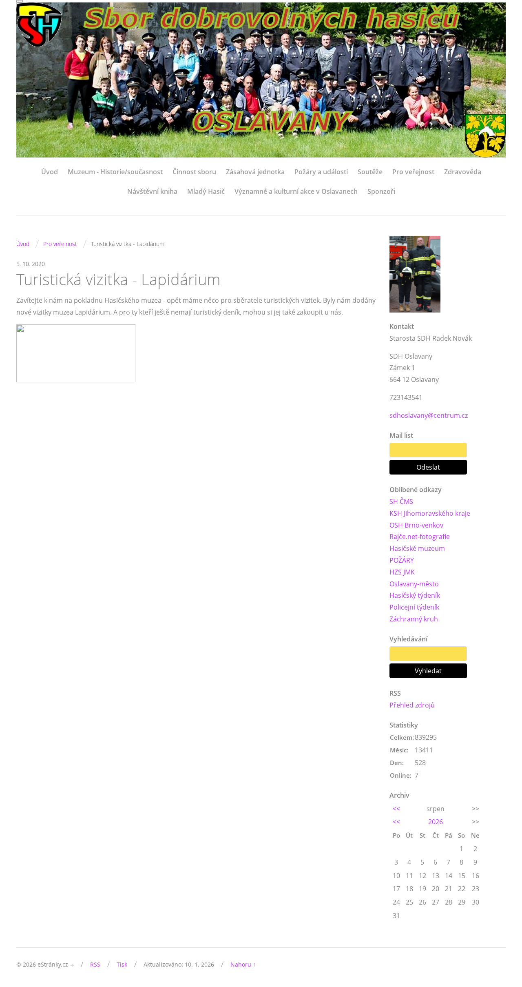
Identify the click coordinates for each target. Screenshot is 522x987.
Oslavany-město (414, 583)
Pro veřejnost (413, 171)
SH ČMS (401, 501)
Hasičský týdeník (414, 595)
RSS (95, 964)
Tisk (122, 964)
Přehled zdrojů (412, 705)
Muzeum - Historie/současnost (115, 171)
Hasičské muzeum (417, 548)
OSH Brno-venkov (416, 525)
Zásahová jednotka (255, 171)
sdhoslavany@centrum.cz (428, 415)
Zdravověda (462, 171)
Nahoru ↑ (243, 964)
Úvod (49, 171)
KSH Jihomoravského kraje (429, 513)
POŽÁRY (401, 560)
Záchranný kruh (413, 618)
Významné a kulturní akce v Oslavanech (296, 191)
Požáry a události (321, 171)
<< (396, 808)
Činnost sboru (194, 171)
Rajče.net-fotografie (419, 536)
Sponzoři (381, 191)
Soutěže (370, 171)
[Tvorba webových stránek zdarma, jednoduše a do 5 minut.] (72, 965)
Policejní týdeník (414, 607)
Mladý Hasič (206, 191)
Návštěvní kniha (152, 191)
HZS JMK (402, 572)
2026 (435, 821)
